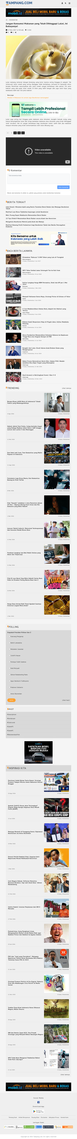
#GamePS (10, 726)
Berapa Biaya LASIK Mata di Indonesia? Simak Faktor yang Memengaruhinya (23, 402)
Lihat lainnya (66, 388)
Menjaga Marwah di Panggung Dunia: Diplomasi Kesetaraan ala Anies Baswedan (25, 832)
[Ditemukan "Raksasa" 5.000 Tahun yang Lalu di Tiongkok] (13, 259)
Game (24, 298)
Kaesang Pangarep (17, 636)
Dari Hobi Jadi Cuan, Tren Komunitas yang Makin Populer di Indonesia (24, 453)
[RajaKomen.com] (29, 1127)
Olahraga (25, 365)
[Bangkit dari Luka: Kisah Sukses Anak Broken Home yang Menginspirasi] (13, 351)
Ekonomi (25, 286)
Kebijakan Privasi (54, 1117)
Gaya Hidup (26, 312)
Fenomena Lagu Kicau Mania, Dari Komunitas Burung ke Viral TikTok (23, 479)
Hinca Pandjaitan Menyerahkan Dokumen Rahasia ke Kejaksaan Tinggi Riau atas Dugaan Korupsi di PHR (45, 336)
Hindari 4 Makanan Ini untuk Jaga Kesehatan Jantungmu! (28, 98)
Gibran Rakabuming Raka (19, 675)
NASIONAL (26, 338)
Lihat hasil (66, 700)
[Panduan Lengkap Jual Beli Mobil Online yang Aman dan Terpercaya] (57, 554)
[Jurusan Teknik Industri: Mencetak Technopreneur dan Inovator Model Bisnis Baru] (57, 529)
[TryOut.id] (67, 1127)
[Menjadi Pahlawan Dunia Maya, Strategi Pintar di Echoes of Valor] (13, 298)
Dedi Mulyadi (15, 668)
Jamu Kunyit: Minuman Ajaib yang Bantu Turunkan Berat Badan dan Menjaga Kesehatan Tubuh (37, 208)
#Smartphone (11, 714)
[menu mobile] (69, 3)
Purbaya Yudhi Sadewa (18, 662)
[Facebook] (38, 1102)
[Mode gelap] (65, 3)
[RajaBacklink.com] (9, 1127)
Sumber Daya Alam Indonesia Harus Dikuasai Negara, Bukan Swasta (24, 1008)
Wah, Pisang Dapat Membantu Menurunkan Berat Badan (26, 215)
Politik (25, 325)
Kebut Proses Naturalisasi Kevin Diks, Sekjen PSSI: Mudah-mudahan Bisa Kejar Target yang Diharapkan (44, 362)
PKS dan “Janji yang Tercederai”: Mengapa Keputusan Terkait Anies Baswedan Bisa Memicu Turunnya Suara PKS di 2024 (25, 958)
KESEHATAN (13, 20)
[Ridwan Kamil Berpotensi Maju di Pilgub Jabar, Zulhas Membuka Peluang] (13, 324)
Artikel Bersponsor (24, 1117)
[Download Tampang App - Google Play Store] (38, 1111)
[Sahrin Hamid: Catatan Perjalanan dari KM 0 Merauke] (56, 908)
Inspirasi (25, 351)
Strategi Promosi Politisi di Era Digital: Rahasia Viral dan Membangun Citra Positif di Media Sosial (25, 983)
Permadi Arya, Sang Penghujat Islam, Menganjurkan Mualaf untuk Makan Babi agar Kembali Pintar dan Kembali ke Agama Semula (24, 933)
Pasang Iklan (35, 1117)
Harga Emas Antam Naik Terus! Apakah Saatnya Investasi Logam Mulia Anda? (24, 604)
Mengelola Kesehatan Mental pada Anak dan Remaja (25, 222)
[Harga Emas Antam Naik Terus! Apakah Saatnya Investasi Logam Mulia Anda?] (57, 605)
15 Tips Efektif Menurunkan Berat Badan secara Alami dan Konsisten (31, 218)
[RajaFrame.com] (19, 1127)
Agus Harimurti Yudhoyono (20, 681)
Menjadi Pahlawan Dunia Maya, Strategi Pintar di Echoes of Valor (46, 296)
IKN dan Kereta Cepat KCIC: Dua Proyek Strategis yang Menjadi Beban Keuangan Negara (25, 1033)
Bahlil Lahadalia (16, 643)
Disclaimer (44, 1117)
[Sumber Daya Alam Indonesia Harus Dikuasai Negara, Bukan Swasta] (56, 1008)
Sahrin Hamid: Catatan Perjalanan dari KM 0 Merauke (24, 908)
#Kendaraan (11, 718)
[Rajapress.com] (48, 1127)
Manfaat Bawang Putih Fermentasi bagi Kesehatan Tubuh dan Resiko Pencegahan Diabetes (35, 226)
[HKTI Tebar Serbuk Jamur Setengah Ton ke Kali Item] (13, 272)
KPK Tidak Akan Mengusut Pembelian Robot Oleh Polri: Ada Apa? (24, 1058)
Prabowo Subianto (17, 687)
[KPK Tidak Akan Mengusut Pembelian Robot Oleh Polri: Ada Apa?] (56, 1059)
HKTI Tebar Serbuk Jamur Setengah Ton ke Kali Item (41, 270)
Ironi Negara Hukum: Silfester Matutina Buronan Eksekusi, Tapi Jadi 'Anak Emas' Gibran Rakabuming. (25, 882)
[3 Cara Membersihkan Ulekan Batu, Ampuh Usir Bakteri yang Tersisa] (13, 311)
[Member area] (62, 3)
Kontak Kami (64, 1117)
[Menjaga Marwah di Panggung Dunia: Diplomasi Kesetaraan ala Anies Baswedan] (56, 832)
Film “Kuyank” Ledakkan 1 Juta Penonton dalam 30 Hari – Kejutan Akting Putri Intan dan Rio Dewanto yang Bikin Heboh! (24, 504)
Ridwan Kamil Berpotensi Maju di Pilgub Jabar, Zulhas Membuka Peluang (46, 323)
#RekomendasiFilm (13, 735)
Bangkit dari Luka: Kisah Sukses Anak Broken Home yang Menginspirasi (43, 349)
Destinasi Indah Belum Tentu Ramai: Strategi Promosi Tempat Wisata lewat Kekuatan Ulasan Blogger (25, 782)
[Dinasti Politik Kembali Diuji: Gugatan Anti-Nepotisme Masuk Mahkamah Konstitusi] (56, 858)
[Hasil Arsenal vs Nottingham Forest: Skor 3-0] (13, 377)
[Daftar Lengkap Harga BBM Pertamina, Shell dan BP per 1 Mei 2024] (13, 285)
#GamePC (10, 730)
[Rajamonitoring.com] (38, 1127)
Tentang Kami (13, 1117)
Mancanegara (27, 259)
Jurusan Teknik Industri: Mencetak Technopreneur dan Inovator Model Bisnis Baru (25, 529)
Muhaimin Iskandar (17, 649)
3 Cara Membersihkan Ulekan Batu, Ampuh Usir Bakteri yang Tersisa (44, 309)
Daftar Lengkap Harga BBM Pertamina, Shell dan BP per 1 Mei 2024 (45, 283)
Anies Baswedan (16, 694)
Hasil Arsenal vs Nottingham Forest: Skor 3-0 (39, 375)
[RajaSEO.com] (58, 1127)
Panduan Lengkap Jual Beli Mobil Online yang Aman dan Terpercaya (24, 553)
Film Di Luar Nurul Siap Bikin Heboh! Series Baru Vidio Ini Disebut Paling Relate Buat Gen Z (24, 579)
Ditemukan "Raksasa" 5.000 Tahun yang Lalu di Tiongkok (43, 257)
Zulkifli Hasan (15, 655)
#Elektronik (11, 722)
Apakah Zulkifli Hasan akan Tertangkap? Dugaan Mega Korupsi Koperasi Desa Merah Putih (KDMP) (23, 807)
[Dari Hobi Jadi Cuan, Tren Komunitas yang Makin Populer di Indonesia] (57, 453)
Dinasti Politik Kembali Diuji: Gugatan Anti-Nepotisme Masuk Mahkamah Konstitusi (24, 857)
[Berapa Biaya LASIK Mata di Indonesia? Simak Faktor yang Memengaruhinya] (57, 402)
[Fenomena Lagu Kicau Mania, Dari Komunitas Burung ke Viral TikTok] (57, 479)
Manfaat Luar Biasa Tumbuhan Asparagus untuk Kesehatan (27, 212)
